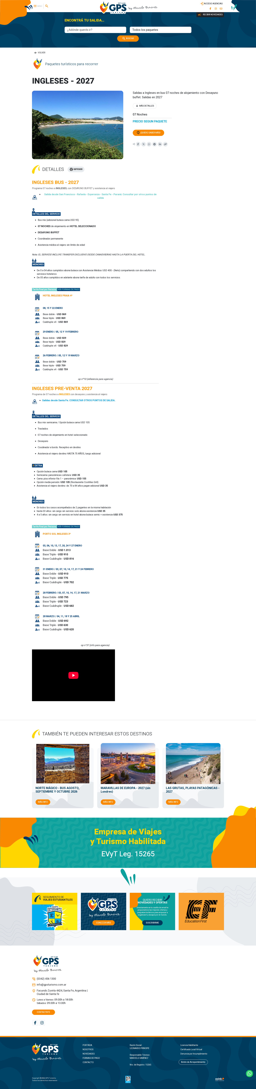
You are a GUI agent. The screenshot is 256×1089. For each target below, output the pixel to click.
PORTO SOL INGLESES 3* (57, 534)
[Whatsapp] (249, 1073)
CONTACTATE (43, 1012)
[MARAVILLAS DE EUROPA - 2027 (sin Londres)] (128, 763)
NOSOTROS (88, 1049)
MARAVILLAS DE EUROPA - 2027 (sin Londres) (125, 790)
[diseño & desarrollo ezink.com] (219, 1079)
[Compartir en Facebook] (138, 144)
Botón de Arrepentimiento (193, 1062)
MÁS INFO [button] (43, 802)
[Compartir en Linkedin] (160, 144)
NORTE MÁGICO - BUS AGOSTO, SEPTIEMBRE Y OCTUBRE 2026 (57, 790)
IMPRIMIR (76, 169)
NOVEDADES (89, 1053)
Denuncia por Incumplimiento (193, 1053)
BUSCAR (128, 38)
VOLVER (39, 53)
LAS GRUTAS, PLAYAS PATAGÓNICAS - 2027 (192, 790)
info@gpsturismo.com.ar (51, 985)
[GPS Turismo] (54, 1052)
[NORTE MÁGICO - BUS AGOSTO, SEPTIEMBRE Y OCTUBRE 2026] (63, 763)
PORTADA (87, 1045)
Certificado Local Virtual (191, 1049)
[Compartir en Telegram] (154, 144)
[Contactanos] (221, 8)
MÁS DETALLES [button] (144, 106)
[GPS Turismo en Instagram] (215, 8)
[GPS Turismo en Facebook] (210, 8)
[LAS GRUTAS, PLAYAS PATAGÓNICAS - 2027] (193, 763)
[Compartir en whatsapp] (149, 144)
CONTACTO (88, 1062)
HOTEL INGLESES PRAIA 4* (57, 295)
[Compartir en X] (143, 144)
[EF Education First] (201, 911)
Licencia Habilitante (189, 1045)
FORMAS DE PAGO (91, 1058)
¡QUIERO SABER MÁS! (148, 133)
